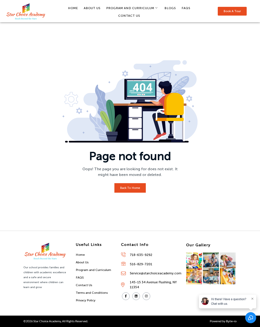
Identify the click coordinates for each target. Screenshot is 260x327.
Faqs (186, 8)
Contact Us (129, 15)
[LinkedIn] (136, 296)
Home (73, 8)
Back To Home (130, 188)
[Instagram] (146, 296)
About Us (92, 8)
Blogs (170, 8)
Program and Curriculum (130, 8)
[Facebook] (126, 296)
